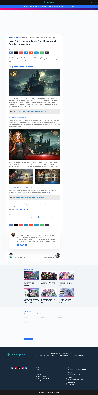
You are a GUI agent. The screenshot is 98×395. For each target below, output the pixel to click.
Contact (68, 6)
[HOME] (9, 37)
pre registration (51, 216)
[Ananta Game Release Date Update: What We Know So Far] (49, 292)
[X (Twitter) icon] (21, 245)
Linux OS (32, 6)
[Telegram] (36, 52)
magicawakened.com (22, 209)
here (21, 192)
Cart (46, 9)
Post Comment (28, 339)
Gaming (49, 6)
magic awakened (33, 216)
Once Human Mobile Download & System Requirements (29, 284)
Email (42, 317)
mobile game (42, 216)
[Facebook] (11, 52)
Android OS (38, 6)
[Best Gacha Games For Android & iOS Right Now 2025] (66, 275)
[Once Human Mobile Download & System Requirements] (31, 275)
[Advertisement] (49, 20)
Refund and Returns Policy (55, 9)
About (73, 6)
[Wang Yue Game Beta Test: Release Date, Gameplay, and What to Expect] (31, 292)
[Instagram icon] (23, 245)
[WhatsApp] (42, 52)
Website (60, 317)
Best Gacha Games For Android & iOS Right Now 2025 (65, 284)
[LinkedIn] (26, 52)
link (26, 216)
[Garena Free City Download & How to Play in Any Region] (49, 275)
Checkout (34, 9)
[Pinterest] (21, 52)
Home (37, 367)
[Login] (91, 2)
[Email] (47, 52)
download (12, 216)
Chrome (44, 6)
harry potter (19, 216)
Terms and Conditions (41, 376)
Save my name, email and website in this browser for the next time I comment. (41, 334)
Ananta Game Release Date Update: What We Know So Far (48, 301)
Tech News (26, 6)
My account (40, 9)
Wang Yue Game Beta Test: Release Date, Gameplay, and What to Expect (31, 301)
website (48, 192)
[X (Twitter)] (16, 52)
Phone (62, 6)
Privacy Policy (39, 374)
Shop (29, 9)
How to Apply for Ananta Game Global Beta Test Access (65, 301)
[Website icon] (18, 245)
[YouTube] (15, 368)
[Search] (91, 6)
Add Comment (27, 322)
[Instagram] (22, 368)
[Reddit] (31, 52)
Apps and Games (56, 6)
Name (25, 317)
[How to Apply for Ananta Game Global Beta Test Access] (66, 292)
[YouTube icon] (26, 245)
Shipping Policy (66, 9)
